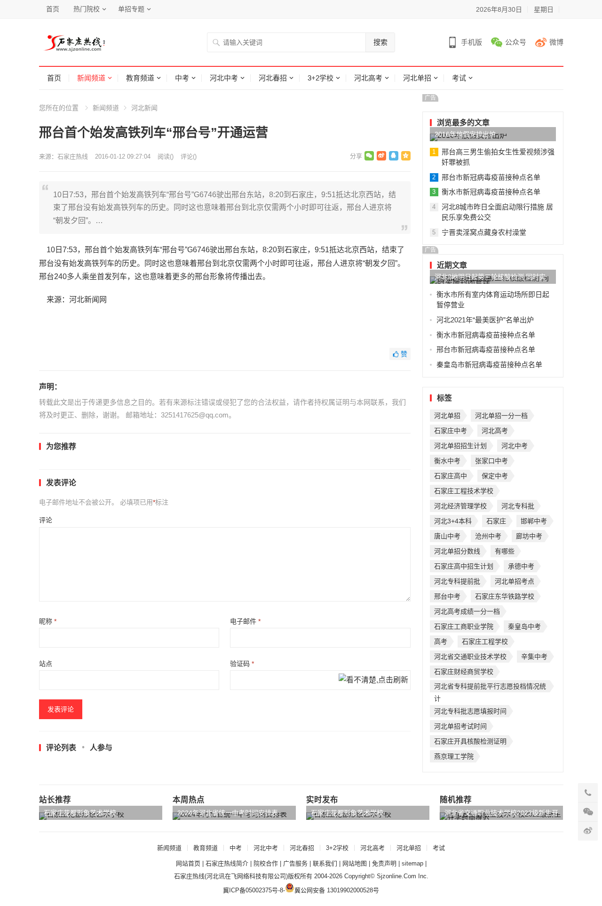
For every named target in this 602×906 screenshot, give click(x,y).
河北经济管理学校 (460, 506)
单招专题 (131, 9)
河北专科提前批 (457, 581)
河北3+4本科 (453, 521)
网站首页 (188, 863)
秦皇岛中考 (524, 626)
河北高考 (368, 78)
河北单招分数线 (457, 551)
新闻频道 (91, 78)
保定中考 (495, 476)
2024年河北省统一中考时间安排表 (227, 813)
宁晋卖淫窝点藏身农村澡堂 (484, 232)
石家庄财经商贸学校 (463, 671)
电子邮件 (245, 621)
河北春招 (273, 78)
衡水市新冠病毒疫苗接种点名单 (491, 192)
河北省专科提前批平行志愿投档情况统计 (490, 687)
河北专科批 (517, 506)
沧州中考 (488, 536)
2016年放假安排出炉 (465, 134)
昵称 (47, 621)
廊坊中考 (529, 536)
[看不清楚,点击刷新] (373, 680)
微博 (556, 42)
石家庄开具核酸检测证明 (470, 741)
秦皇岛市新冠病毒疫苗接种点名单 (489, 365)
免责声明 (384, 863)
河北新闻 (144, 108)
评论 (45, 520)
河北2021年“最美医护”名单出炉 (485, 320)
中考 (182, 78)
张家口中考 (491, 461)
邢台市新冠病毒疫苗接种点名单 (491, 177)
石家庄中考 (450, 430)
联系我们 (325, 863)
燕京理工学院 (454, 756)
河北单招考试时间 (460, 726)
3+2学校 (320, 78)
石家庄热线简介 (227, 863)
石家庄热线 (72, 156)
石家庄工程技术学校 (463, 491)
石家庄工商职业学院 (463, 626)
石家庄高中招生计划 (463, 566)
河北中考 (224, 78)
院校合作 (265, 863)
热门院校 (86, 9)
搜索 (380, 42)
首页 (52, 9)
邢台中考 (447, 596)
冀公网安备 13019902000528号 (336, 890)
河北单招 (417, 78)
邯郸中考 (534, 521)
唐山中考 (447, 536)
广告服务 (295, 863)
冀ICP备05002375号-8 (253, 890)
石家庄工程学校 (485, 641)
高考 (440, 641)
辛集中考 (534, 656)
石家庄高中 (450, 476)
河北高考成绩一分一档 (467, 611)
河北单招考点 (514, 581)
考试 (459, 78)
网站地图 (354, 863)
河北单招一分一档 (501, 415)
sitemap (412, 863)
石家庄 (496, 521)
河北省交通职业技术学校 (470, 656)
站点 (45, 663)
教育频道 (140, 78)
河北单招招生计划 (460, 445)
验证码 (242, 663)
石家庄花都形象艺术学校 (80, 813)
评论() (189, 156)
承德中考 (521, 566)
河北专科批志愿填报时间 (470, 711)
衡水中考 (447, 461)
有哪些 (505, 551)
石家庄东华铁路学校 (504, 596)
